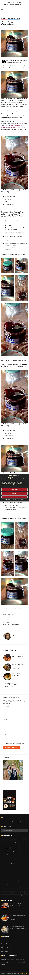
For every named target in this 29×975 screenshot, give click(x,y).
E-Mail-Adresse (8, 727)
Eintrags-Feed (5, 944)
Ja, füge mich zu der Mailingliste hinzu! (14, 743)
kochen (23, 857)
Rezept (24, 887)
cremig (14, 842)
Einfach (23, 845)
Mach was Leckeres (14, 2)
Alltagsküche (14, 839)
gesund (23, 848)
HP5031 (15, 854)
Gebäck (15, 848)
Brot (5, 842)
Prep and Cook (7, 887)
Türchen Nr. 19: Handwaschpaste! (12, 624)
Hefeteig (6, 854)
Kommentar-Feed (6, 947)
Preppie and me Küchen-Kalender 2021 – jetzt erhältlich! (11, 684)
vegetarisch (20, 896)
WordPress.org (5, 951)
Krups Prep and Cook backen (10, 872)
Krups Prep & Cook (14, 863)
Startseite (4, 15)
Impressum (22, 499)
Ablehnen (14, 493)
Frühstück (6, 848)
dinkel (5, 845)
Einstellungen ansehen (14, 497)
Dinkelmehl (14, 845)
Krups (4, 860)
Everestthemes (23, 973)
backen (24, 839)
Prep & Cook (21, 884)
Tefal (7, 896)
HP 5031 (23, 854)
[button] (27, 476)
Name (6, 719)
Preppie (16, 887)
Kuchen (24, 872)
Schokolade (7, 893)
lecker (6, 875)
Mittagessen (8, 884)
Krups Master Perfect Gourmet (18, 860)
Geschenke (3, 18)
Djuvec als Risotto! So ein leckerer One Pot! (16, 904)
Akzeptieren (14, 489)
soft (16, 893)
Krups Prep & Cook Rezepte (14, 866)
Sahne (15, 890)
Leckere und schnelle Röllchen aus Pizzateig (18, 655)
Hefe (24, 851)
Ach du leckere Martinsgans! (16, 674)
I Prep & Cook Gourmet (10, 857)
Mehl (23, 881)
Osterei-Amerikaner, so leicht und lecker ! (18, 665)
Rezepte (6, 890)
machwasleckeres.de (10, 881)
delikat (23, 842)
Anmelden (4, 940)
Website (6, 735)
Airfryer (5, 839)
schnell (23, 890)
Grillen (5, 851)
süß (24, 893)
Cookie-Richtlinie (7, 499)
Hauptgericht (14, 851)
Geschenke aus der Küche (13, 18)
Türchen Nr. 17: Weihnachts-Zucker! (12, 617)
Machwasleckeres (19, 875)
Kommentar (7, 706)
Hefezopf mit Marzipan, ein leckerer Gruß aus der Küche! (18, 927)
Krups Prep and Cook (14, 869)
